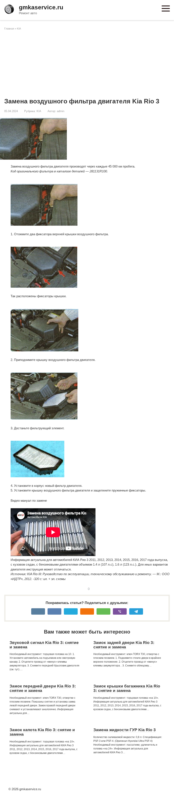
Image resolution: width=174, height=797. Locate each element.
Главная (9, 28)
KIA (19, 28)
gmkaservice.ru (41, 7)
